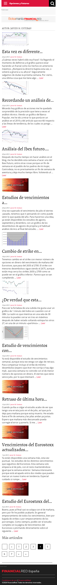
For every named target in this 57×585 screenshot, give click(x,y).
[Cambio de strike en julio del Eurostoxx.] (15, 238)
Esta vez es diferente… (22, 51)
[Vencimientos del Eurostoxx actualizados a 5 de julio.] (15, 432)
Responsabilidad (24, 580)
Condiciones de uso (9, 580)
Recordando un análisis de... (28, 99)
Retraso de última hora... (24, 398)
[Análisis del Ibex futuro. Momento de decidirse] (15, 136)
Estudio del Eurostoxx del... (27, 501)
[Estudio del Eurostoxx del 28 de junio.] (15, 488)
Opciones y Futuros (19, 3)
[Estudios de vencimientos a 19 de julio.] (15, 184)
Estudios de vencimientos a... (25, 200)
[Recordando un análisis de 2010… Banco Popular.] (15, 87)
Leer (41, 78)
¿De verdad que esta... (21, 299)
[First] (4, 546)
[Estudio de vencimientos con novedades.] (15, 332)
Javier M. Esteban (16, 57)
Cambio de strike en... (22, 250)
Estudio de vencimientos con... (24, 347)
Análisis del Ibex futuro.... (25, 148)
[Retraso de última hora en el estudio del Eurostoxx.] (15, 386)
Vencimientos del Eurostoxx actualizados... (28, 447)
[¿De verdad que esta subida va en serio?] (15, 287)
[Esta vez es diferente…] (15, 38)
